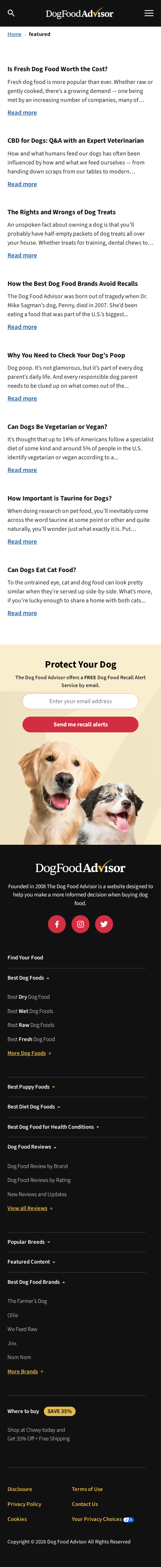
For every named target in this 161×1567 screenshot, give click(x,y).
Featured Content (28, 1262)
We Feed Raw (22, 1329)
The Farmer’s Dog (27, 1301)
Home (14, 34)
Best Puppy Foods (28, 1087)
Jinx (11, 1343)
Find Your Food (25, 958)
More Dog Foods (26, 1053)
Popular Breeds (26, 1242)
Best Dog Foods (25, 978)
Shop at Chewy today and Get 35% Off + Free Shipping (38, 1434)
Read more (22, 112)
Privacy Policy (24, 1504)
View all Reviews (27, 1208)
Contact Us (85, 1504)
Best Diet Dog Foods (31, 1107)
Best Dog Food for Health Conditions (50, 1127)
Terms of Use (87, 1489)
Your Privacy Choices (97, 1519)
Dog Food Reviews (29, 1147)
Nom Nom (19, 1357)
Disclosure (19, 1489)
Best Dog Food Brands (33, 1282)
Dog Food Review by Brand (37, 1166)
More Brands (22, 1372)
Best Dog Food (28, 997)
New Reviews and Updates (37, 1194)
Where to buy (39, 1411)
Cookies (17, 1519)
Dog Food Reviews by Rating (38, 1180)
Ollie (12, 1315)
